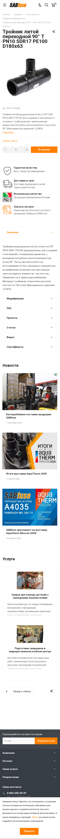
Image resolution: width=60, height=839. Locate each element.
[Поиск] (46, 5)
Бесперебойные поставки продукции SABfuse (28, 416)
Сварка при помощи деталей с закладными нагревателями (30, 596)
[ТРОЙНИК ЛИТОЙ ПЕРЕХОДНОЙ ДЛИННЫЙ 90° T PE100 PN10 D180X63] (30, 77)
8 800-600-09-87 (16, 793)
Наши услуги (10, 769)
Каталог (7, 761)
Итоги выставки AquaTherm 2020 (26, 473)
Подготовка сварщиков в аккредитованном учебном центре (30, 650)
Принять (29, 831)
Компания (9, 753)
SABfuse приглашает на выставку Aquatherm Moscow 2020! (26, 532)
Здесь (35, 817)
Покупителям (11, 777)
